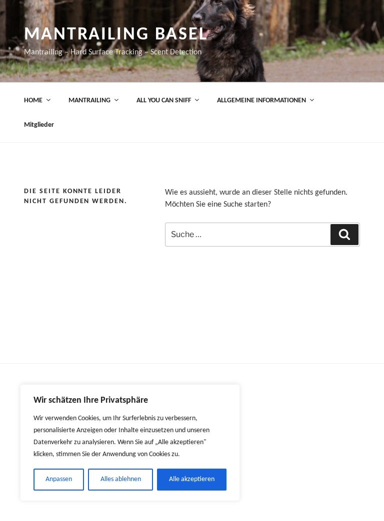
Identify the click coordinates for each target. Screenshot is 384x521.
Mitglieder (39, 125)
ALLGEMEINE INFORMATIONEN (261, 100)
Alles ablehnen (120, 479)
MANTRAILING (89, 100)
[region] (130, 442)
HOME (33, 100)
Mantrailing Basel (116, 35)
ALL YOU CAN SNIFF (163, 100)
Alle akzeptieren (191, 479)
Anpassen (59, 479)
